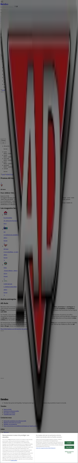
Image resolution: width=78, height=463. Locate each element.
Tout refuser (69, 447)
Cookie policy (14, 460)
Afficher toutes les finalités (69, 452)
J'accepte (69, 442)
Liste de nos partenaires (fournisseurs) (45, 448)
